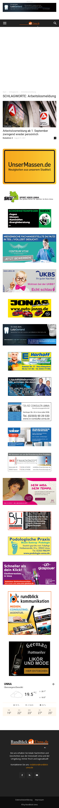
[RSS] (29, 775)
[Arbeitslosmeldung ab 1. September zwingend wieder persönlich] (29, 114)
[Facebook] (22, 775)
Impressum (39, 800)
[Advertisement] (29, 58)
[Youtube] (37, 775)
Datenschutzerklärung (23, 800)
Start (4, 92)
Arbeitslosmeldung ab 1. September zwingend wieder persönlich (25, 132)
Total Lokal (7, 126)
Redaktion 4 (7, 138)
